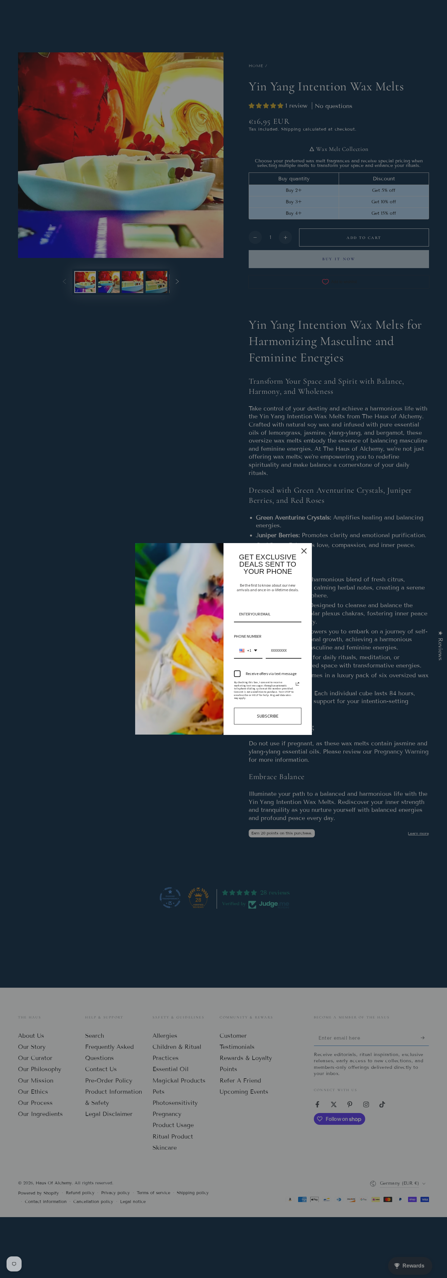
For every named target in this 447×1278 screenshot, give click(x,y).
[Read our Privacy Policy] (297, 684)
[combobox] (248, 651)
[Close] (304, 551)
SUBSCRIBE (267, 716)
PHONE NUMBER (247, 636)
